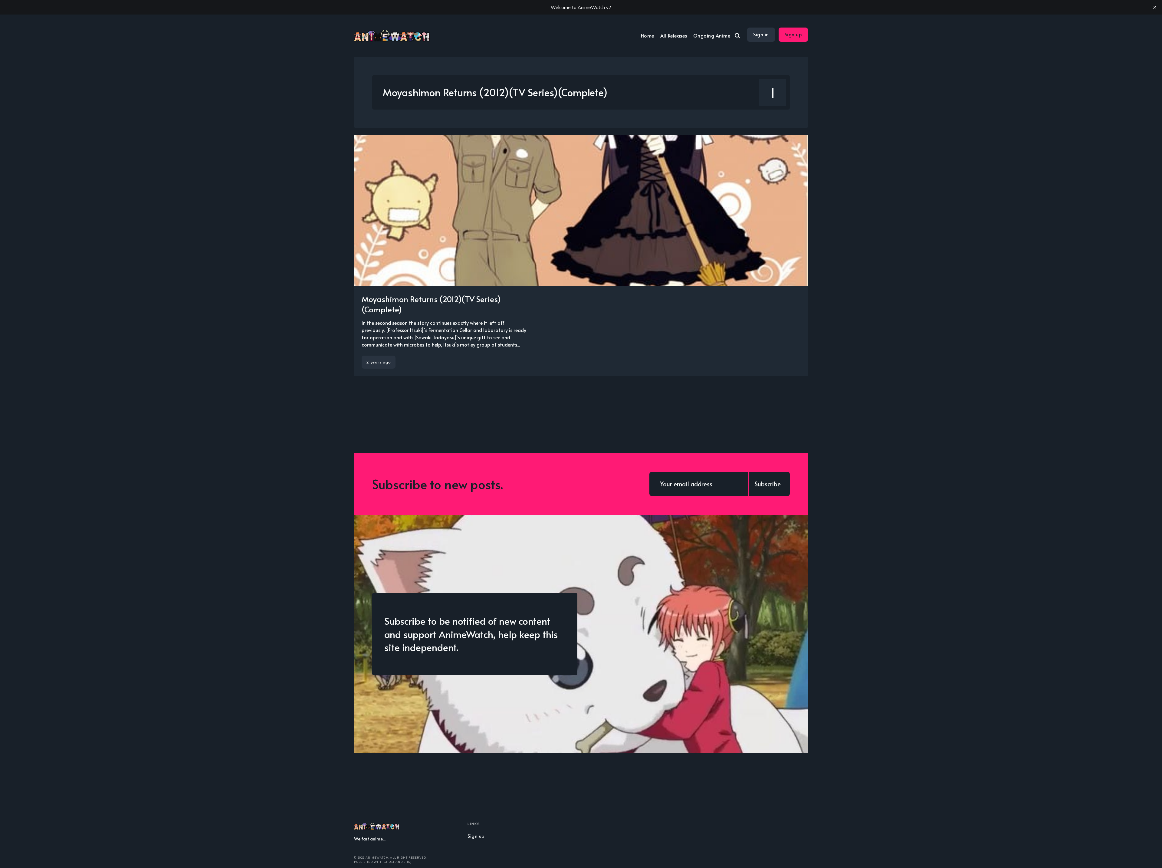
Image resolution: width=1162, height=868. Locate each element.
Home (647, 35)
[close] (1155, 7)
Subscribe (768, 484)
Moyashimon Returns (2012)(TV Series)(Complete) (431, 303)
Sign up (793, 34)
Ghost (389, 861)
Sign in (761, 34)
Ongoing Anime (711, 35)
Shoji (408, 861)
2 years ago (378, 362)
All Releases (673, 35)
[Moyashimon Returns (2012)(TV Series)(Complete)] (581, 255)
